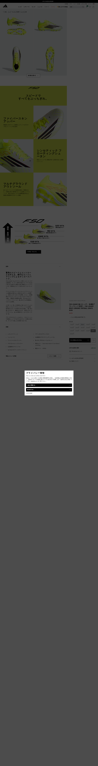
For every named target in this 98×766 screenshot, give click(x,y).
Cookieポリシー (34, 381)
